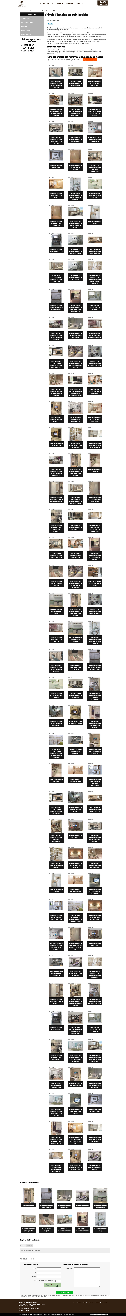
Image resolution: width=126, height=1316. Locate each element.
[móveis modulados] (82, 1195)
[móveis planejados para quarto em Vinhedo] (56, 183)
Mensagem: (70, 1268)
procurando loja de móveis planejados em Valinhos (94, 139)
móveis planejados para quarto (28, 1230)
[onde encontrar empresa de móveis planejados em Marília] (94, 99)
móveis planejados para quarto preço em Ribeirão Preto (56, 499)
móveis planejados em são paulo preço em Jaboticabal (94, 667)
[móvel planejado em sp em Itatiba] (56, 433)
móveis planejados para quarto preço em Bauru (56, 1001)
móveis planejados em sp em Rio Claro (56, 250)
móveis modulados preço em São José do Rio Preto (95, 751)
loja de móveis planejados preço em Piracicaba (75, 555)
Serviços (69, 4)
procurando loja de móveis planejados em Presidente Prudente (56, 946)
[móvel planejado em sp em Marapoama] (75, 711)
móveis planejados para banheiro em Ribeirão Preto (95, 445)
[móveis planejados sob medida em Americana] (56, 211)
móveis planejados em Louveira (75, 836)
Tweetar (50, 23)
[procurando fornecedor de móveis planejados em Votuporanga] (75, 905)
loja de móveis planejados (46, 1230)
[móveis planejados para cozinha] (46, 1195)
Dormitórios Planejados (27, 22)
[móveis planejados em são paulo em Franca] (75, 797)
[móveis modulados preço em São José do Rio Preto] (94, 739)
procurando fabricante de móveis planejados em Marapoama (75, 500)
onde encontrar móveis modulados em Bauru (56, 419)
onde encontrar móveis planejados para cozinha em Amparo (75, 472)
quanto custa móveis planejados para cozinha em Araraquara (75, 308)
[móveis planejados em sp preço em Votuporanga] (94, 905)
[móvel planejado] (28, 1195)
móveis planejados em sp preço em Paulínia (75, 865)
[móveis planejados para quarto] (28, 1219)
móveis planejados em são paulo (100, 1206)
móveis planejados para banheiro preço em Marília (56, 917)
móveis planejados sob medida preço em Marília (95, 1085)
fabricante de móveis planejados (64, 1230)
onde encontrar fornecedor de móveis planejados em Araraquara (56, 364)
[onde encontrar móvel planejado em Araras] (94, 1155)
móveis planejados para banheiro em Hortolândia (95, 1139)
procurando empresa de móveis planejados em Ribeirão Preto (75, 1030)
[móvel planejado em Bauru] (94, 211)
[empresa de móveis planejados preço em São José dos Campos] (56, 99)
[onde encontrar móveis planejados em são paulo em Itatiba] (56, 71)
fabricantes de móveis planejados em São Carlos (95, 809)
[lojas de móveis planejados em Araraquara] (75, 407)
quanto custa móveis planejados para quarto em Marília (56, 140)
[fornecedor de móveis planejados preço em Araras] (56, 543)
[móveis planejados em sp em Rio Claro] (56, 239)
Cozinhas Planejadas (26, 18)
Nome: (35, 1268)
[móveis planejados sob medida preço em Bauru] (75, 323)
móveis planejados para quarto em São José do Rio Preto (75, 1140)
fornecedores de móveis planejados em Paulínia (75, 695)
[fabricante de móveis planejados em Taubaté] (75, 515)
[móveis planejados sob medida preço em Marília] (94, 1073)
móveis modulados (82, 1205)
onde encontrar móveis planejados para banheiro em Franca (75, 224)
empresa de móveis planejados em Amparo (56, 611)
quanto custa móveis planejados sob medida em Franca (95, 724)
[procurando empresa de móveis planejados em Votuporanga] (75, 99)
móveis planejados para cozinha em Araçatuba (95, 891)
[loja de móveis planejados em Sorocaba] (94, 295)
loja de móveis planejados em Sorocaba (95, 307)
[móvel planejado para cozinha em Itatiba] (56, 571)
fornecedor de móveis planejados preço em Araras (56, 555)
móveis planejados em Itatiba (95, 944)
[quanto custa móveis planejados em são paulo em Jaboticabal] (56, 459)
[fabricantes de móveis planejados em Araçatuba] (94, 239)
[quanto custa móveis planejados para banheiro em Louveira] (94, 627)
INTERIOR (29, 1245)
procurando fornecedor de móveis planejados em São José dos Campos (56, 753)
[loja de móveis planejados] (46, 1219)
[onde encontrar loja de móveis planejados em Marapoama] (94, 515)
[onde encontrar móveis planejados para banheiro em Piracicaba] (94, 1045)
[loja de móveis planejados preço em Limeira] (94, 379)
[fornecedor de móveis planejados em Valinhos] (75, 265)
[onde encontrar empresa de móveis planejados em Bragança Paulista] (75, 379)
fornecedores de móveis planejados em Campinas (75, 83)
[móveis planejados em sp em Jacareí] (56, 1017)
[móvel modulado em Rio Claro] (56, 769)
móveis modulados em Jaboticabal (95, 1110)
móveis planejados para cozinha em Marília (75, 1111)
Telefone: (34, 1276)
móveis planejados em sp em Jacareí (56, 1028)
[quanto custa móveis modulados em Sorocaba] (94, 853)
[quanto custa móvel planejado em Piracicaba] (75, 433)
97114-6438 (103, 3)
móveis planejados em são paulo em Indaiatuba (56, 723)
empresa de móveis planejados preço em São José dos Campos (56, 112)
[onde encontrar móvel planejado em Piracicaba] (75, 961)
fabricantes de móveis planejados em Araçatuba (95, 251)
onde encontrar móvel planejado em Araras (94, 1167)
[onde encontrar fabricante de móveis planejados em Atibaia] (94, 961)
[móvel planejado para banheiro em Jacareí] (94, 183)
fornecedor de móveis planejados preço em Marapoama (95, 168)
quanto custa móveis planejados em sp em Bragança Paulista (75, 1002)
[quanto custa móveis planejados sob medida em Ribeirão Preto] (56, 1127)
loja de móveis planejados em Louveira (95, 1029)
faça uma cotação (89, 60)
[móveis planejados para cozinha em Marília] (75, 1099)
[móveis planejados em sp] (100, 1219)
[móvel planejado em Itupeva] (56, 879)
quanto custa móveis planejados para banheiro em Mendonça (75, 196)
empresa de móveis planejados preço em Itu (94, 583)
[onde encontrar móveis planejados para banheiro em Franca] (75, 211)
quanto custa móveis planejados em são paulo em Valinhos (56, 336)
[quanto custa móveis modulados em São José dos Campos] (56, 379)
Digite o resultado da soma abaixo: (44, 1280)
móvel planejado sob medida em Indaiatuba (56, 1057)
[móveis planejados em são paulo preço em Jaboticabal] (94, 655)
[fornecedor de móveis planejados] (82, 1219)
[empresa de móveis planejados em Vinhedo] (75, 627)
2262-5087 (103, 1)
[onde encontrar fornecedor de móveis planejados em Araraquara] (56, 351)
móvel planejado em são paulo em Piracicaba (94, 83)
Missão (60, 4)
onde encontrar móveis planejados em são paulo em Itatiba (56, 84)
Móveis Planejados (26, 30)
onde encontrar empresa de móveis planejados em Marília (94, 112)
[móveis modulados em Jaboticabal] (94, 1099)
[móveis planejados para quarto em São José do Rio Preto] (75, 1127)
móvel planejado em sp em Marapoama (75, 722)
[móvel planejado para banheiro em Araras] (56, 683)
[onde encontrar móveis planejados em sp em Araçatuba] (94, 683)
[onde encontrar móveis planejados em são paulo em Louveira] (56, 655)
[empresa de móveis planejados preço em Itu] (94, 571)
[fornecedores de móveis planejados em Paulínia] (75, 683)
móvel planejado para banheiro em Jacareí (95, 195)
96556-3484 (103, 4)
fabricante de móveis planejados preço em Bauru (95, 611)
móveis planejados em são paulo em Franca (75, 809)
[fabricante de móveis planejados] (64, 1219)
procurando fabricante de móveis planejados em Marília (56, 278)
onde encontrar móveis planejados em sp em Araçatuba (95, 696)
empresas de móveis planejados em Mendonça (75, 751)
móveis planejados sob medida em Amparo (75, 167)
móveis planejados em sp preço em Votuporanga (95, 917)
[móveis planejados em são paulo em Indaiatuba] (56, 711)
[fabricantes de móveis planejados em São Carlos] (94, 797)
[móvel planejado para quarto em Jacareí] (56, 627)
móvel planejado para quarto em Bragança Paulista (94, 335)
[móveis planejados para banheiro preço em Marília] (56, 905)
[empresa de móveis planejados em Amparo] (56, 599)
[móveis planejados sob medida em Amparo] (75, 155)
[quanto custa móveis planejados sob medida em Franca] (94, 711)
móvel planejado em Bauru (94, 222)
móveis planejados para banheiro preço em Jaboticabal (95, 782)
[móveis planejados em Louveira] (75, 825)
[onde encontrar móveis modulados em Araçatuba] (75, 1155)
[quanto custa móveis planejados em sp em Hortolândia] (56, 825)
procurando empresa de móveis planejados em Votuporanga (75, 112)
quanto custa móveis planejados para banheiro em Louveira (95, 640)
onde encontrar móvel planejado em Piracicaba (75, 973)
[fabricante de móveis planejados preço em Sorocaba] (94, 351)
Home (42, 4)
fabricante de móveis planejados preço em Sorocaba (94, 363)
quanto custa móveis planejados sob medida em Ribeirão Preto (56, 1140)
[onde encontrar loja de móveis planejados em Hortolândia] (56, 1155)
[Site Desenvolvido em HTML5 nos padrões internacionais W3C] (94, 1314)
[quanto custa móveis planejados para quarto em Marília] (56, 127)
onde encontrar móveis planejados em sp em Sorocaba (94, 1001)
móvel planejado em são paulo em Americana (94, 419)
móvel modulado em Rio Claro (56, 780)
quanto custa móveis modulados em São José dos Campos (56, 392)
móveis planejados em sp (100, 1230)
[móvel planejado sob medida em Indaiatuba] (56, 1045)
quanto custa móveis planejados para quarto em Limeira (95, 838)
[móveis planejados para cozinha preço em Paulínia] (94, 487)
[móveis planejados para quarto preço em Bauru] (56, 989)
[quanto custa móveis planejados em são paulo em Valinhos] (56, 323)
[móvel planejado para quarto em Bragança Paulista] (94, 323)
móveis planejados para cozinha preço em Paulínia (94, 499)
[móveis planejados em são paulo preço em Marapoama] (56, 295)
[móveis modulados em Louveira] (56, 155)
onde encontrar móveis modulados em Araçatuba (75, 1167)
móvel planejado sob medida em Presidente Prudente (56, 528)
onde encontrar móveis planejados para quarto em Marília (56, 1112)
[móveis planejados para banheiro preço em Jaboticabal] (94, 769)
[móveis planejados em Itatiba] (94, 933)
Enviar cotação (65, 1292)
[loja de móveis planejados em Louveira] (94, 1017)
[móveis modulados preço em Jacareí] (75, 1073)
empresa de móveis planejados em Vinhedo (75, 639)
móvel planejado (28, 1205)
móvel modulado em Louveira (94, 470)
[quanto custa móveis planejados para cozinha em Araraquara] (75, 295)
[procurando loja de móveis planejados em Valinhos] (94, 127)
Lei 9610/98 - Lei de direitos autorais (39, 1296)
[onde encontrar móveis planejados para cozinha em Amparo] (75, 459)
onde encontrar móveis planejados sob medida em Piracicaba (75, 584)
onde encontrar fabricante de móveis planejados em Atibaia (95, 974)
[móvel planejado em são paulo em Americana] (94, 407)
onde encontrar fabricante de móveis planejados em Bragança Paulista (95, 279)
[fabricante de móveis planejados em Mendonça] (75, 127)
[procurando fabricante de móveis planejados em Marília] (56, 265)
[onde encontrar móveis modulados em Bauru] (56, 407)
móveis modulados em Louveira (56, 166)
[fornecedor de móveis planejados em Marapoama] (75, 239)
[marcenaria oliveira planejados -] (28, 4)
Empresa (50, 4)
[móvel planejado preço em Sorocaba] (75, 769)
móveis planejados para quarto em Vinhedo (56, 195)
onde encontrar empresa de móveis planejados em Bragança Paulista (75, 392)
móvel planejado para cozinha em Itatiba (56, 583)
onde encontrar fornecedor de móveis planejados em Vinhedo (56, 810)
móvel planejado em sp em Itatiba (56, 444)
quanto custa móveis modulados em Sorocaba (95, 865)
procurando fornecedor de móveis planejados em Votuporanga (75, 918)
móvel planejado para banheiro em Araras (56, 695)
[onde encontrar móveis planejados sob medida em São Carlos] (75, 351)
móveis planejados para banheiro (64, 1206)
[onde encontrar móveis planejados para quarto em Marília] (56, 1099)
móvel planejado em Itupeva (56, 890)
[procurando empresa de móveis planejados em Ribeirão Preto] (75, 1017)
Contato (79, 4)
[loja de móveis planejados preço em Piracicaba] (75, 543)
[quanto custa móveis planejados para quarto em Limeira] (94, 825)
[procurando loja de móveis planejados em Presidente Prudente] (56, 933)
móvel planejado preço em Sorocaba (75, 780)
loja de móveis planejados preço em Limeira (95, 391)
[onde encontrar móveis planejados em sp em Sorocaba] (94, 989)
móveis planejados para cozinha (46, 1206)
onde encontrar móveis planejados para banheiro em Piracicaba (95, 1058)
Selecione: (22, 1245)
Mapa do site (103, 1303)
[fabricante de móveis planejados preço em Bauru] (94, 599)
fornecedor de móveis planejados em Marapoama (75, 251)
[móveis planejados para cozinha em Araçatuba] (94, 879)
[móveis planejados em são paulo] (100, 1195)
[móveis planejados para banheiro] (64, 1195)
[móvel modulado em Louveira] (94, 459)
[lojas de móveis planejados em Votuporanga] (56, 1073)
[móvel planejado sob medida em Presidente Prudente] (56, 515)
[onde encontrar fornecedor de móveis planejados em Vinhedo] (56, 797)
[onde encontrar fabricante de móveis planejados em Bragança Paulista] (94, 265)
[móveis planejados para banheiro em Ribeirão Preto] (94, 433)
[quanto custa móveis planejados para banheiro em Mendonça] (75, 183)
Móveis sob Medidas (26, 34)
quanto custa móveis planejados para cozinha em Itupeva (95, 556)
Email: (35, 1272)
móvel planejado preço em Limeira (75, 890)
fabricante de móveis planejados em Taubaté (75, 527)
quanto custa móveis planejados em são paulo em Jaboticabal (56, 472)
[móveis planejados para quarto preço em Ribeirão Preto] (56, 487)
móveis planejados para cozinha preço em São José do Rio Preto (75, 946)
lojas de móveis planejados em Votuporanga (56, 1085)
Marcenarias (24, 26)
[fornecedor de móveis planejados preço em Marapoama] (94, 155)
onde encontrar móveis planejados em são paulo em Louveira (56, 668)
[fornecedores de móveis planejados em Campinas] (75, 71)
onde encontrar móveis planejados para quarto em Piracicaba (75, 1058)
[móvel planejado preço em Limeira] (75, 879)
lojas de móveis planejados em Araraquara (75, 419)
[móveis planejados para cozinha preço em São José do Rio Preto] (75, 933)
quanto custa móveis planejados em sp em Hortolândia (56, 838)
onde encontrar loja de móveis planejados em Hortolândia (56, 1168)
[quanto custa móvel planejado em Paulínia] (56, 853)
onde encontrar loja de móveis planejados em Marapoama (94, 528)
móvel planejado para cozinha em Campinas (75, 667)
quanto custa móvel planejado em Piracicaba (75, 445)
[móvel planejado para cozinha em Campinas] (75, 655)
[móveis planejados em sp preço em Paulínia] (75, 853)
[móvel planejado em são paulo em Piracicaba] (94, 71)
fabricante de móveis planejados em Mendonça (75, 139)
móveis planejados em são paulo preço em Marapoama (56, 307)
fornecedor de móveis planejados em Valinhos (75, 277)
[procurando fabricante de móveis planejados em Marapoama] (75, 487)
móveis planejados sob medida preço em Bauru (75, 335)
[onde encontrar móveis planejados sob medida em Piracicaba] (75, 571)
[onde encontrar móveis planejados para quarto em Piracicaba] (75, 1045)
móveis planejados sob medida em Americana (56, 223)
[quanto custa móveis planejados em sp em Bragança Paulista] (75, 989)
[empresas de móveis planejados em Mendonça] (75, 739)
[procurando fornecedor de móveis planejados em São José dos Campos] (56, 739)
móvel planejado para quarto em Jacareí (56, 639)
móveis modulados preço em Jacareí (75, 1084)
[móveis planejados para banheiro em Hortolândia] (94, 1127)
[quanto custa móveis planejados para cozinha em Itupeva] (94, 543)
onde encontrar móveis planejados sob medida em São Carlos (75, 364)
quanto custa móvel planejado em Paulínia (56, 865)
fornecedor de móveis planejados (82, 1230)
